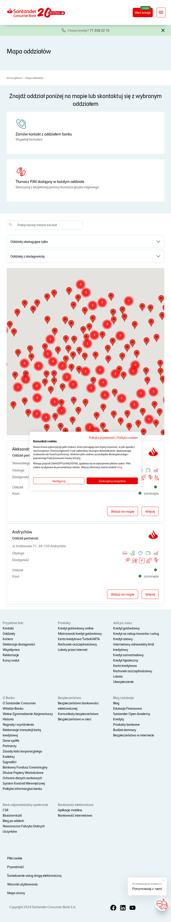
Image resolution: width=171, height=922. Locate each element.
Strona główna (14, 78)
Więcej (150, 511)
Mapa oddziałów (34, 78)
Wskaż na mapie (122, 511)
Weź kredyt (143, 12)
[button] (163, 30)
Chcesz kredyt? (89, 30)
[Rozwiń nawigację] (161, 12)
